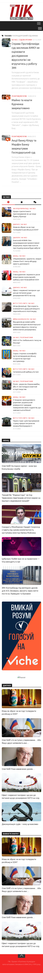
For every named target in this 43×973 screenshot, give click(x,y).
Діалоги (16, 237)
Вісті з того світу (20, 303)
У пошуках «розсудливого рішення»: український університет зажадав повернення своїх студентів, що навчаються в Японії (27, 405)
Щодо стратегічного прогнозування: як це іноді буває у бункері (24, 213)
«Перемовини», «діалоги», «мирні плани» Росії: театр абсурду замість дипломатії (27, 261)
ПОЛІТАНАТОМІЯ (26, 337)
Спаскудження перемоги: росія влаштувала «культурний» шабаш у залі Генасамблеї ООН (26, 277)
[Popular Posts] (21, 202)
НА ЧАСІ (15, 40)
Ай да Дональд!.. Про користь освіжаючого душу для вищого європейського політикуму (26, 308)
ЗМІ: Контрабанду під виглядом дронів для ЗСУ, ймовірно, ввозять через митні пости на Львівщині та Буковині (20, 591)
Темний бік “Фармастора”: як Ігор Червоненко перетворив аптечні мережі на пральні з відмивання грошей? (21, 498)
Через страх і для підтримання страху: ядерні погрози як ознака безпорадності (26, 423)
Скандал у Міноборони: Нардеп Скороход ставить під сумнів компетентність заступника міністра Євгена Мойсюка (21, 530)
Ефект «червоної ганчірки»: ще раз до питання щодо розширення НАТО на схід (26, 292)
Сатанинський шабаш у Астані (26, 372)
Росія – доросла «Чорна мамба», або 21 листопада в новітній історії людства (26, 386)
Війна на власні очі (21, 319)
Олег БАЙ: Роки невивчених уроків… (18, 769)
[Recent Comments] (34, 202)
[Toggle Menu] (40, 28)
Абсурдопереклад (20, 208)
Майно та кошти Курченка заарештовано (22, 104)
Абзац (15, 256)
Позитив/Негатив (19, 96)
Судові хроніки (25, 40)
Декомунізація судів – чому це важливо (20, 824)
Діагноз (16, 224)
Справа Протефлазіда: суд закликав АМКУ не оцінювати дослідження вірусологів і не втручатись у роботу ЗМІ (26, 55)
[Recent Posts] (8, 202)
